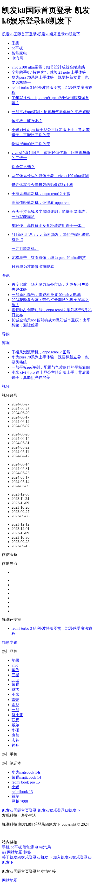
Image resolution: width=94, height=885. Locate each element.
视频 (6, 386)
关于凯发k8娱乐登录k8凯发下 (27, 857)
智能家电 (19, 53)
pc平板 (17, 48)
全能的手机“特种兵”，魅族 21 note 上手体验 (49, 72)
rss (4, 852)
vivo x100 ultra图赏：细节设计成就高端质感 (48, 67)
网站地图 (14, 852)
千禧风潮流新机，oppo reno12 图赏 (41, 352)
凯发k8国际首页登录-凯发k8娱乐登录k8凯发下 (41, 34)
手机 (15, 43)
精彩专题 (9, 642)
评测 (6, 343)
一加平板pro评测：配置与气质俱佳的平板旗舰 (51, 367)
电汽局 (17, 58)
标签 (27, 852)
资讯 (6, 275)
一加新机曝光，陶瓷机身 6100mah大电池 (46, 295)
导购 (6, 334)
